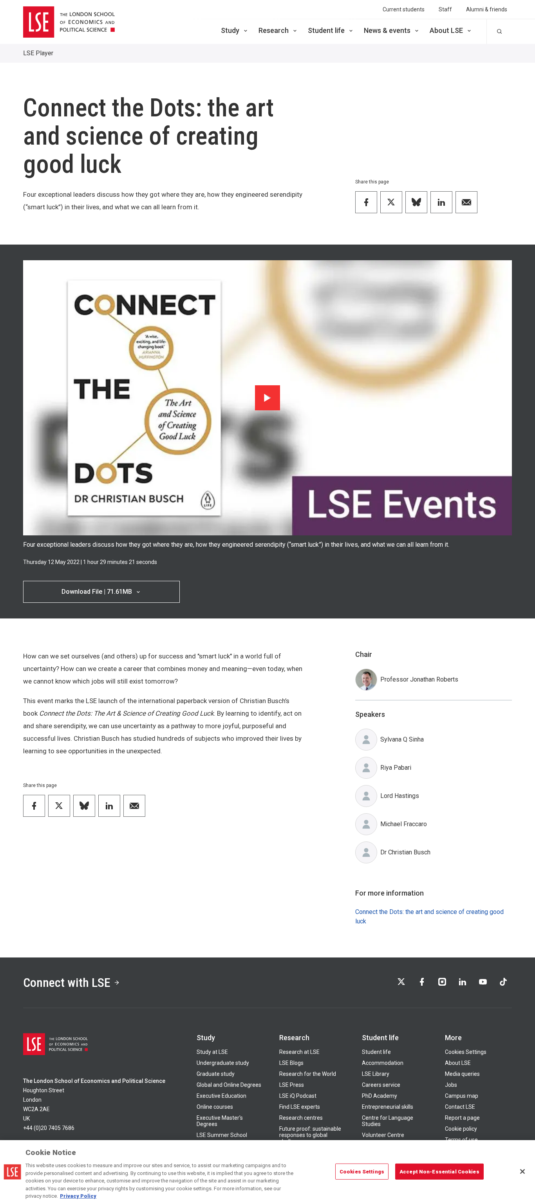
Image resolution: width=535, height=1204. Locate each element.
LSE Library (375, 1074)
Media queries (462, 1074)
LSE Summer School (222, 1135)
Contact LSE (460, 1107)
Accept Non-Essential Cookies (439, 1171)
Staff (445, 9)
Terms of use (461, 1140)
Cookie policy (461, 1129)
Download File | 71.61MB (96, 591)
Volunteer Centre (383, 1135)
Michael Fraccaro (403, 824)
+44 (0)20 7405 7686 (48, 1128)
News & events (387, 30)
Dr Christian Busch (405, 852)
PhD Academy (379, 1096)
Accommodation (382, 1063)
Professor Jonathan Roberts (419, 679)
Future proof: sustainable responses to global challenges (310, 1135)
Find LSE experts (299, 1107)
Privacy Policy (78, 1196)
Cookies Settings (465, 1052)
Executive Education (221, 1096)
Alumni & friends (486, 9)
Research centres (301, 1118)
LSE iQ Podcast (297, 1096)
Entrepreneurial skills (387, 1107)
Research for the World (307, 1074)
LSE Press (291, 1085)
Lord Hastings (399, 796)
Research (273, 30)
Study (230, 30)
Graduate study (216, 1074)
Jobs (451, 1085)
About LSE (446, 30)
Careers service (381, 1085)
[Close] (522, 1171)
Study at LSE (212, 1052)
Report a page (462, 1118)
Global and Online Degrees (229, 1085)
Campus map (461, 1096)
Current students (404, 9)
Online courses (215, 1107)
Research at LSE (299, 1052)
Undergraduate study (223, 1063)
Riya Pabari (395, 767)
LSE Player (38, 53)
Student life (326, 30)
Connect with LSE (66, 982)
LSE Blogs (291, 1063)
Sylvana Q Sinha (402, 739)
